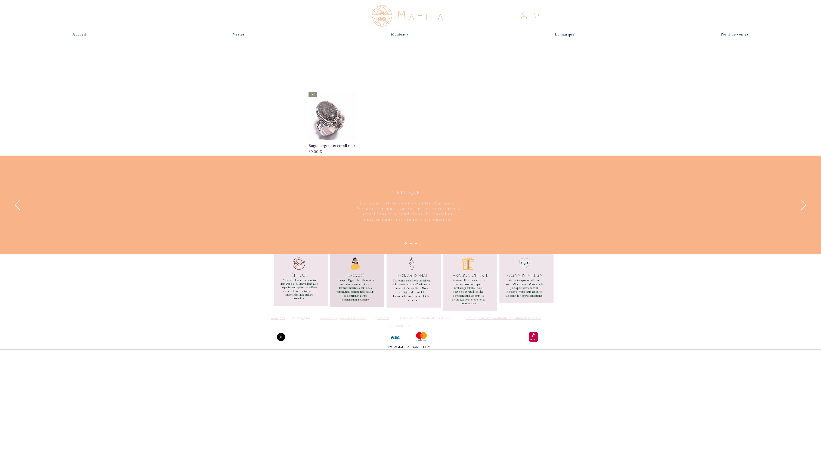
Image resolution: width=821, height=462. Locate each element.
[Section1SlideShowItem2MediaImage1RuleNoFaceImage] (411, 243)
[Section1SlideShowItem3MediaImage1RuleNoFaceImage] (416, 243)
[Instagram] (281, 337)
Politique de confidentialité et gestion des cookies (503, 318)
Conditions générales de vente (343, 318)
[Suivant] (803, 205)
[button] (536, 15)
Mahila (421, 16)
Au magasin (301, 318)
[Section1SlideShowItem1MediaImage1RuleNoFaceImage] (406, 243)
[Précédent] (17, 205)
